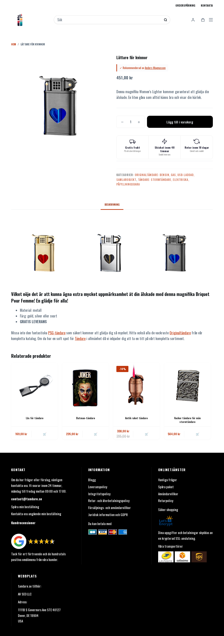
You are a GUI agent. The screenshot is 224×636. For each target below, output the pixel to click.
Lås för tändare (34, 418)
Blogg (92, 479)
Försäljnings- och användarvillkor (109, 507)
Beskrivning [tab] (112, 204)
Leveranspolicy (97, 486)
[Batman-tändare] (85, 386)
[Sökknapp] (165, 19)
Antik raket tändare (136, 418)
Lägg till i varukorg (179, 121)
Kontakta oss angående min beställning (36, 513)
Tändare (80, 338)
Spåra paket (166, 486)
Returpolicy (165, 500)
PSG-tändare (56, 332)
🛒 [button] (44, 434)
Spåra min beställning (25, 506)
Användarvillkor (168, 493)
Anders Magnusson (155, 68)
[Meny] (211, 20)
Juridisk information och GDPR (108, 514)
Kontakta (207, 5)
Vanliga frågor (167, 479)
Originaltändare (180, 332)
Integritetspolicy (99, 493)
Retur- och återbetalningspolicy (109, 500)
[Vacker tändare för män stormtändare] (187, 386)
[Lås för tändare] (34, 386)
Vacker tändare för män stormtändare (187, 420)
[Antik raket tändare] (136, 386)
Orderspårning (185, 5)
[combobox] (109, 19)
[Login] (193, 19)
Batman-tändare (85, 418)
